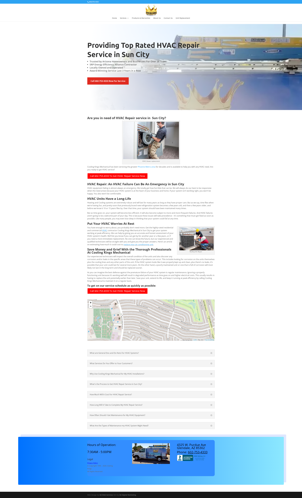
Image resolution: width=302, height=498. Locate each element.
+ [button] (90, 302)
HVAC (104, 230)
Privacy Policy (92, 463)
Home (114, 18)
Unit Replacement (183, 18)
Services (123, 18)
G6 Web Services (106, 495)
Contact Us (168, 18)
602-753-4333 (198, 452)
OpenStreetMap (209, 340)
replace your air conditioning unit (138, 244)
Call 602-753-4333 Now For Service (108, 80)
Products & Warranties (141, 18)
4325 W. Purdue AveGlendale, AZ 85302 (191, 446)
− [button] (90, 306)
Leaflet (195, 340)
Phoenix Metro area (146, 166)
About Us (157, 18)
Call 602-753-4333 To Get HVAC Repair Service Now (117, 176)
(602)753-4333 (94, 2)
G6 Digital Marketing (127, 495)
